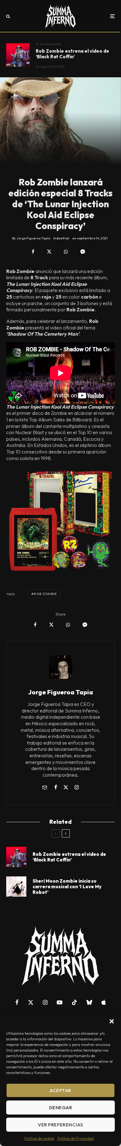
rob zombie (45, 594)
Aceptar (60, 1090)
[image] (17, 55)
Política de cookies (39, 1138)
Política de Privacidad (75, 1138)
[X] (30, 1002)
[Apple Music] (103, 1002)
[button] (112, 1021)
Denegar (60, 1107)
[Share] (33, 251)
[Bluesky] (89, 1002)
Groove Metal (50, 44)
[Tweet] (49, 251)
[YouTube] (59, 1002)
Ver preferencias (60, 1125)
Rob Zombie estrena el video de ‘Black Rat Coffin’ (72, 54)
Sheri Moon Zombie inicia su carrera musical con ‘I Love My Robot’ (67, 886)
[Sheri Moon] (16, 886)
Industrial (61, 238)
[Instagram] (45, 1002)
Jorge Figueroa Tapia (60, 692)
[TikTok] (74, 1002)
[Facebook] (17, 1002)
